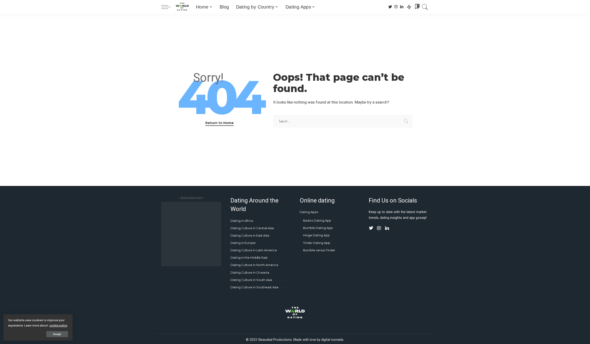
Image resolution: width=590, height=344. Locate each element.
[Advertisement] (200, 234)
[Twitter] (390, 7)
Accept (57, 334)
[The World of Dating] (182, 7)
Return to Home (219, 123)
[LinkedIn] (401, 7)
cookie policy (58, 325)
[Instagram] (396, 7)
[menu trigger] (168, 7)
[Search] (425, 7)
